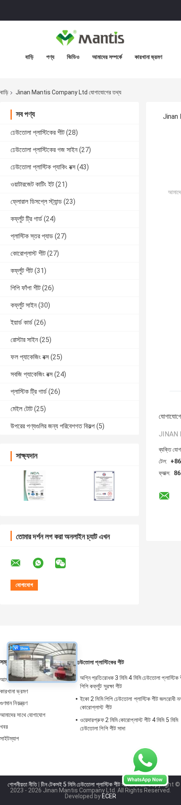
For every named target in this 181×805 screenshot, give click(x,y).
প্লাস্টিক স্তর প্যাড (32, 236)
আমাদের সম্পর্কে (107, 56)
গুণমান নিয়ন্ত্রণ (13, 703)
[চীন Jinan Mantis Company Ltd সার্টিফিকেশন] (34, 485)
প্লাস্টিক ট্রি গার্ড (29, 392)
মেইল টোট (21, 409)
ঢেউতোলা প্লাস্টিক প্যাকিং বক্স (43, 167)
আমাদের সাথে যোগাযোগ (22, 714)
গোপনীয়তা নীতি (22, 784)
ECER (109, 796)
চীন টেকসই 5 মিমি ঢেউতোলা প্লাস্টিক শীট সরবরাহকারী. (94, 784)
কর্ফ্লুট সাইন (24, 305)
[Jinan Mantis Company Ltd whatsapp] (43, 563)
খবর (4, 726)
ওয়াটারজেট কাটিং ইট (32, 184)
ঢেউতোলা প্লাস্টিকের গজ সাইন (44, 150)
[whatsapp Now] (145, 765)
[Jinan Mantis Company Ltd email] (21, 563)
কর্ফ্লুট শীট (22, 271)
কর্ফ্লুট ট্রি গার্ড (26, 219)
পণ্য (50, 56)
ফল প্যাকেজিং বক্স (30, 357)
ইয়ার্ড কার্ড (21, 322)
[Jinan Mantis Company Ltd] (90, 37)
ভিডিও (73, 56)
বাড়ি (29, 56)
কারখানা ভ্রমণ (148, 56)
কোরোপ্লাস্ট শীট (28, 253)
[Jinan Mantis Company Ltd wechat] (65, 563)
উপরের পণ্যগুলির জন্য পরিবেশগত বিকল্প (53, 426)
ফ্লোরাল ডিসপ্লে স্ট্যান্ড (36, 202)
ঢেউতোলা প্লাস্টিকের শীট (37, 132)
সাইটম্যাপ (9, 738)
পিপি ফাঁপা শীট (25, 288)
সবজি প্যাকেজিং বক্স (32, 374)
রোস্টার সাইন (24, 340)
